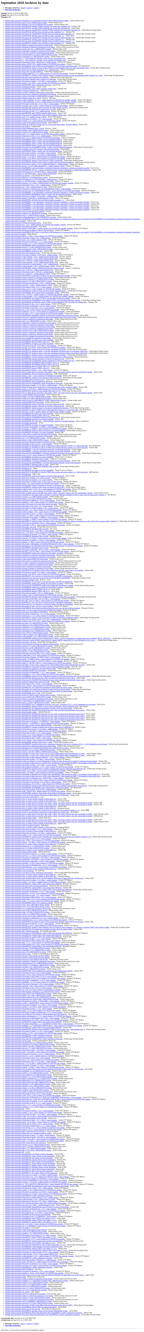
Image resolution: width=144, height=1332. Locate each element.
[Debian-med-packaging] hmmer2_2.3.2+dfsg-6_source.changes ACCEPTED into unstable (36, 1007)
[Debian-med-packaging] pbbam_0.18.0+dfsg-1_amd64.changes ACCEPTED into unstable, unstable (39, 228)
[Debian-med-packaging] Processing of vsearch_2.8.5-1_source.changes (29, 1124)
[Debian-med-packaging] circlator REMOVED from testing (25, 395)
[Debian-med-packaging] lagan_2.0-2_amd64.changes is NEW (26, 240)
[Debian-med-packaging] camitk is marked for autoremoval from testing (29, 1092)
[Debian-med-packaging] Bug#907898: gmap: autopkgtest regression (28, 85)
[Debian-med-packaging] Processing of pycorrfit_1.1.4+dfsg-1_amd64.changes (31, 1175)
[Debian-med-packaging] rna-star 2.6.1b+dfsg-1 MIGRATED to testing (29, 916)
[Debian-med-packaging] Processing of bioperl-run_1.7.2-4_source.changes (30, 614)
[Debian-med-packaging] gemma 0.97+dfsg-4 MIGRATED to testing (28, 398)
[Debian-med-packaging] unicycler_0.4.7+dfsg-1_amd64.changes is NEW (30, 1205)
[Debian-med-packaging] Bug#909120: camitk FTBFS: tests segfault (28, 736)
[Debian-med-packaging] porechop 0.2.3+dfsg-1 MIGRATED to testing (29, 249)
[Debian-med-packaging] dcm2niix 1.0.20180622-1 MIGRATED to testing (30, 965)
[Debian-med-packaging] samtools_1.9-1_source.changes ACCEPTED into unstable (33, 491)
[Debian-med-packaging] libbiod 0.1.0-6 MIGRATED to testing (26, 177)
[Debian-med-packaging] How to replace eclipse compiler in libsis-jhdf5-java (31, 799)
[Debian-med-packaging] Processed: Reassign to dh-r (23, 253)
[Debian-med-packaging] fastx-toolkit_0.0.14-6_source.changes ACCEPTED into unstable (35, 978)
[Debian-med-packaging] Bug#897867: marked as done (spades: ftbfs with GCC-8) (33, 391)
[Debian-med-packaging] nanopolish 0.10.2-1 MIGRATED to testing (28, 631)
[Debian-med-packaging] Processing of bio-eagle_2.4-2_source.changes (29, 506)
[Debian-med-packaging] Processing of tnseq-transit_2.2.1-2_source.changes (31, 1235)
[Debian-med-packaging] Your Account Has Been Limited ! (25, 211)
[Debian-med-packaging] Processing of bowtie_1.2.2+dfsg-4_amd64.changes (31, 155)
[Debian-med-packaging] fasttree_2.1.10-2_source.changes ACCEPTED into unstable (34, 1033)
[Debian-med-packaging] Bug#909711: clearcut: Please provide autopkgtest (30, 1163)
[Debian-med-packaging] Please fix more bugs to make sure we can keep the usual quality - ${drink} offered (41, 124)
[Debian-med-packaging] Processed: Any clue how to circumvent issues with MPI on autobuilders (38, 578)
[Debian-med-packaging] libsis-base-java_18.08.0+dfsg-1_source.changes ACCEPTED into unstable (39, 780)
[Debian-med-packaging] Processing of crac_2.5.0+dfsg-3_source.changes (30, 531)
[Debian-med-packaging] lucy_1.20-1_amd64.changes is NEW (26, 187)
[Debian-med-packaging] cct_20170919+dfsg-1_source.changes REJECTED (31, 174)
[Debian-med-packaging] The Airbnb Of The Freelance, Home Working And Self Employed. (36, 1014)
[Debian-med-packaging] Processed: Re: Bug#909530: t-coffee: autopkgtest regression (34, 1039)
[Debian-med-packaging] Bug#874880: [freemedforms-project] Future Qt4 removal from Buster (37, 1186)
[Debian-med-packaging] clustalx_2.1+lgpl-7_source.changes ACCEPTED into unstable (35, 1067)
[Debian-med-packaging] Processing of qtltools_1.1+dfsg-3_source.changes (30, 540)
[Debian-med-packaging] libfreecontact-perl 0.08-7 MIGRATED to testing (30, 1082)
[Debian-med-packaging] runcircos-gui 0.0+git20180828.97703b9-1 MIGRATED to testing (36, 400)
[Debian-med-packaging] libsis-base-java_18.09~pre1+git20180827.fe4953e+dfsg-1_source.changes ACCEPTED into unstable (48, 1099)
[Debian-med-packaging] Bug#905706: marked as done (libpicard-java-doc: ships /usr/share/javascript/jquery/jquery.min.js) (46, 786)
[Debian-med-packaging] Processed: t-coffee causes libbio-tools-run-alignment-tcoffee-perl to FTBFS (39, 1305)
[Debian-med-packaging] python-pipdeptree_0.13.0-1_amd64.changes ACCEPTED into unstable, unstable (41, 100)
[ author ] (36, 8)
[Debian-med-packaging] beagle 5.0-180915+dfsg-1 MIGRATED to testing (30, 695)
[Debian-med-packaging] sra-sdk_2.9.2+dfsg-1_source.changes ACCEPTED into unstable (35, 347)
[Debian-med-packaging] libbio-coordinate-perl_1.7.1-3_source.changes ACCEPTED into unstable (38, 1016)
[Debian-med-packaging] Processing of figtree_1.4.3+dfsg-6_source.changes (31, 153)
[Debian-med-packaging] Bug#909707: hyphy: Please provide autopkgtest (30, 1156)
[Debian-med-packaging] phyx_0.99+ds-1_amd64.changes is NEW (27, 274)
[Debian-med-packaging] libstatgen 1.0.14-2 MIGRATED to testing (28, 1084)
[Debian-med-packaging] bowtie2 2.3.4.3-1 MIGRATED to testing (27, 1145)
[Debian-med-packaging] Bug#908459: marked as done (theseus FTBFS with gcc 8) (33, 378)
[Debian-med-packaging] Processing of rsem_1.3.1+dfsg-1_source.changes (30, 1135)
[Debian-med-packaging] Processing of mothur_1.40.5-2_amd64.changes (29, 593)
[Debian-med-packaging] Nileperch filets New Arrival (23, 98)
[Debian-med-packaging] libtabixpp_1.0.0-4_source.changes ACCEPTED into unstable (34, 502)
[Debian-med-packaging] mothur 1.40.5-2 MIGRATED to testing (27, 650)
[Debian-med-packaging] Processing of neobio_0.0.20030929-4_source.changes (32, 1179)
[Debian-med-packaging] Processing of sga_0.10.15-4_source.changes (28, 988)
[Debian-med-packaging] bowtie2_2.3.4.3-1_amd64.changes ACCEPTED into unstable (34, 1056)
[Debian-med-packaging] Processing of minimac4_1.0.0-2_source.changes (30, 1271)
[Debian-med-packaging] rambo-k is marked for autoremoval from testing (29, 325)
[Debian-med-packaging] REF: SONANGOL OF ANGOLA (25, 1131)
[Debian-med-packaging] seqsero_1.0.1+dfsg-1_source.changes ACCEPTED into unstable (35, 83)
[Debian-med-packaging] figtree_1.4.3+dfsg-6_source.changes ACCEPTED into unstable (35, 158)
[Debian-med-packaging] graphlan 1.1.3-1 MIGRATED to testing (27, 1233)
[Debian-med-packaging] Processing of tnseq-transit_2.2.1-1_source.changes (31, 1126)
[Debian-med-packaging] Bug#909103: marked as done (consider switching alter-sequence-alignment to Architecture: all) (45, 769)
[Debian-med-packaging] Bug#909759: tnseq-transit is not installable (28, 1214)
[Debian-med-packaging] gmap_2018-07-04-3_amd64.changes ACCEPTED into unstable (35, 64)
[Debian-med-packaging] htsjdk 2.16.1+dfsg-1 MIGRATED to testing (28, 995)
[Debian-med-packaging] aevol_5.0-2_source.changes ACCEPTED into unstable (32, 1059)
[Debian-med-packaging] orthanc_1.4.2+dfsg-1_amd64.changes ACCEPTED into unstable (35, 882)
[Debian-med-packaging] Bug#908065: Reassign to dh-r (24, 251)
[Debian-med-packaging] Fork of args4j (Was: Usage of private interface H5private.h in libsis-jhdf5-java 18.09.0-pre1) (44, 878)
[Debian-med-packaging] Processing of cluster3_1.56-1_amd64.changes (29, 1188)
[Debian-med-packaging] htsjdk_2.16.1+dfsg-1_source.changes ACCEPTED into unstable (35, 770)
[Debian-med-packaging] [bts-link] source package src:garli (25, 379)
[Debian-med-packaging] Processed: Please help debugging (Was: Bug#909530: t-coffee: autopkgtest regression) (42, 1315)
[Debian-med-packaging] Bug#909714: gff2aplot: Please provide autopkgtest (31, 1167)
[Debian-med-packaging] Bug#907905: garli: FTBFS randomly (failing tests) (31, 89)
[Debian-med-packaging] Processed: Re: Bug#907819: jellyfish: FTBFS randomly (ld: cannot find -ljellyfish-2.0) (43, 30)
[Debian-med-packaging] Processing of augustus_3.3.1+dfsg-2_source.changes (31, 534)
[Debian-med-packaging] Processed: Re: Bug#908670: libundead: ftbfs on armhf (32, 466)
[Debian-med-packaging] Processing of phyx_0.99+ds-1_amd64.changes (29, 272)
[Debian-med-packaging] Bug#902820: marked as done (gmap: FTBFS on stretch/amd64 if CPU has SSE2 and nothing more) (47, 68)
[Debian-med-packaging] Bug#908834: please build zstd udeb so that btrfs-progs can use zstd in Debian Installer (42, 608)
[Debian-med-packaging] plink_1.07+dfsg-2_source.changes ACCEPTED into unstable (34, 772)
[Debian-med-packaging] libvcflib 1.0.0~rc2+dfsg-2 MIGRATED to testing (30, 750)
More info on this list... (13, 10)
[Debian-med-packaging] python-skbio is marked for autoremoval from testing (31, 434)
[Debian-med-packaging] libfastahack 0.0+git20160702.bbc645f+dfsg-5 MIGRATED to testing (37, 748)
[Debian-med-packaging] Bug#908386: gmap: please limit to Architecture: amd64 (32, 293)
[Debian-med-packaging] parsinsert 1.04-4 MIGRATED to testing (27, 1090)
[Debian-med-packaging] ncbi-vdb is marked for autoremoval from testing (30, 53)
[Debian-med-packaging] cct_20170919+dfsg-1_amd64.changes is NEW (29, 181)
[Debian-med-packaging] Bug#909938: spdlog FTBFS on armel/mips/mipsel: (31, 1307)
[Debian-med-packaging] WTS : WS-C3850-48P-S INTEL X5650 (27, 905)
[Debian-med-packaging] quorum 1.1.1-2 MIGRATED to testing (27, 497)
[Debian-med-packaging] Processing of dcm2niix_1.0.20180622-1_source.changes (33, 721)
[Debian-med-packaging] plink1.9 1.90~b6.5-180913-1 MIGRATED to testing (31, 752)
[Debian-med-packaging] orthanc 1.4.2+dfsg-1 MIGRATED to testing (28, 1088)
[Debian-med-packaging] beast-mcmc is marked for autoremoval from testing (31, 94)
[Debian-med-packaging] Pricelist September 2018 (22, 580)
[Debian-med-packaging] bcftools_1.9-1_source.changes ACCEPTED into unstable (33, 121)
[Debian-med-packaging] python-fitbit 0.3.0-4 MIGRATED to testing (28, 701)
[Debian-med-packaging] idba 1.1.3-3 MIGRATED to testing (25, 1148)
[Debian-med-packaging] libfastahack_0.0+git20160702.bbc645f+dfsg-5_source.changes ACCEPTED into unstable (44, 546)
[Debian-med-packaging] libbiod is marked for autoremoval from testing (29, 45)
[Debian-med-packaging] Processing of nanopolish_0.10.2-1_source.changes (31, 523)
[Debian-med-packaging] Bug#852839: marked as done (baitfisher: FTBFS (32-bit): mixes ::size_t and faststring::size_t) (45, 1029)
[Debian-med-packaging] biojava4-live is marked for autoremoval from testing (31, 561)
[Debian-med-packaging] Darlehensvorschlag (20, 87)
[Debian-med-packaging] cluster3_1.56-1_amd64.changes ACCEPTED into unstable (33, 1190)
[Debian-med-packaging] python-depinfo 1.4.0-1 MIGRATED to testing (29, 636)
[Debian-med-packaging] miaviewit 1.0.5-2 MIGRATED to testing (27, 629)
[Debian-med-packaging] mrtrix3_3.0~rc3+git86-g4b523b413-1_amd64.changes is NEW (35, 166)
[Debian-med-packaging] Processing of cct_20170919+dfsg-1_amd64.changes (31, 179)
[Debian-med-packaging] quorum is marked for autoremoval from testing (29, 328)
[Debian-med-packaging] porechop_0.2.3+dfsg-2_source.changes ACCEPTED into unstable (36, 1194)
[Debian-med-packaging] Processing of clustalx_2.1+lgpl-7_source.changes (30, 1065)
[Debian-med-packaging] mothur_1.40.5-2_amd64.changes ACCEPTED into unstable (34, 595)
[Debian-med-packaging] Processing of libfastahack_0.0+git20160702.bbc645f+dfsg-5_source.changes (39, 544)
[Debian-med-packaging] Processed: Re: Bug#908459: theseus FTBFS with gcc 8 (32, 417)
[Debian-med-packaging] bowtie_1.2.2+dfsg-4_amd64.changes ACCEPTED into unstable (35, 157)
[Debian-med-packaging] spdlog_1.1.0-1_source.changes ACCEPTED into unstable (33, 835)
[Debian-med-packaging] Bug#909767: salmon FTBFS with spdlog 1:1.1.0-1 (31, 1222)
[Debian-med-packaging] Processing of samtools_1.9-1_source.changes (29, 480)
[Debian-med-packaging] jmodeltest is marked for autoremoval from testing (30, 555)
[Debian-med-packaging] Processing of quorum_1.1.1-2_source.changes (29, 242)
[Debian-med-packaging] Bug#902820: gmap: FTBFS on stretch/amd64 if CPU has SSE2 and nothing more (41, 66)
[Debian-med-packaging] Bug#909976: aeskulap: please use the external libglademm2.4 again (36, 1311)
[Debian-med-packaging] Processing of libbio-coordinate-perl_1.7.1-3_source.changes (34, 1012)
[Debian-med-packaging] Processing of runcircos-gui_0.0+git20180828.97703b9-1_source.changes (38, 189)
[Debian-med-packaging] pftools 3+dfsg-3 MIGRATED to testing (27, 440)
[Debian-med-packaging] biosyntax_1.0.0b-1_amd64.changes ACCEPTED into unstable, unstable (38, 412)
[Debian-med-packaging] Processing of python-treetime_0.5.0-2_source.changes (32, 1252)
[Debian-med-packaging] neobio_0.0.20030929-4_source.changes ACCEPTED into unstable (36, 1180)
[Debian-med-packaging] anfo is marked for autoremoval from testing (28, 566)
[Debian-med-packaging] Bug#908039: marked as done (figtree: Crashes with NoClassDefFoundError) (39, 162)
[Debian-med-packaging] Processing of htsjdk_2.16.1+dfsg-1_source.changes (31, 765)
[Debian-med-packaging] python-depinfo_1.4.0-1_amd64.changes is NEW (30, 266)
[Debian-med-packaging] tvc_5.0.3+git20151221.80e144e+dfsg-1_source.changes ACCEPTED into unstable (42, 1184)
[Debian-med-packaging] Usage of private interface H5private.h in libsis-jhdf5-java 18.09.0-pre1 (37, 795)
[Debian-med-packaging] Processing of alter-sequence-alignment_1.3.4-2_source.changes (35, 757)
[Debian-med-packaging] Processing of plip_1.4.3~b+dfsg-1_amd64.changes (31, 1061)
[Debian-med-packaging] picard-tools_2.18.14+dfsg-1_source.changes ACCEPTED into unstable (38, 784)
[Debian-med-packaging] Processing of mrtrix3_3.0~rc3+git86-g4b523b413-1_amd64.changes (37, 164)
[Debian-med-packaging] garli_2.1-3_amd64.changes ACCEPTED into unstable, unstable (35, 134)
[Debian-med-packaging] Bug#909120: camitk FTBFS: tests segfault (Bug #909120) (33, 884)
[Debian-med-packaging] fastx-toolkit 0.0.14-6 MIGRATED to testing (28, 1075)
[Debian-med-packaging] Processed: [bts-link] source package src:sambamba (31, 79)
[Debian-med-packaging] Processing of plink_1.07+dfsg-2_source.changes (30, 759)
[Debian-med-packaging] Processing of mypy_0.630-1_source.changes (29, 684)
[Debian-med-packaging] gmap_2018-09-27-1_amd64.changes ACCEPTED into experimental (37, 1262)
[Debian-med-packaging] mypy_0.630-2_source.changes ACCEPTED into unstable (33, 740)
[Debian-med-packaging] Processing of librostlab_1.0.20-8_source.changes (30, 861)
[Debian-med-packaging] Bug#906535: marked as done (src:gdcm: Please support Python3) (36, 291)
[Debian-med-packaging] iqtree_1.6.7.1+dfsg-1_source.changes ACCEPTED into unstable (35, 1122)
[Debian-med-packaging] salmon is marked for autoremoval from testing (29, 334)
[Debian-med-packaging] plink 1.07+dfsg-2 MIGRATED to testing (27, 912)
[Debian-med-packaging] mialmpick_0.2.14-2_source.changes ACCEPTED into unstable (35, 311)
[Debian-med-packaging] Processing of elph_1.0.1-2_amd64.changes (28, 136)
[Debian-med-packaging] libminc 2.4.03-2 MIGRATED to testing (27, 130)
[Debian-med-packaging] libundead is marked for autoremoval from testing (30, 47)
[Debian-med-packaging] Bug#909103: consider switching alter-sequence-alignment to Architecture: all (39, 727)
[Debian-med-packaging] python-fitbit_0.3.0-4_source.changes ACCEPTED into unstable (35, 655)
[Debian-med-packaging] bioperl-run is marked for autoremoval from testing (30, 557)
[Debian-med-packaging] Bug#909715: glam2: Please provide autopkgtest (30, 1169)
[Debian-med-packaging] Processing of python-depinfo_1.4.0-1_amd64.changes (32, 264)
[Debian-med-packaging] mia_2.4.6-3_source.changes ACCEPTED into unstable (32, 310)
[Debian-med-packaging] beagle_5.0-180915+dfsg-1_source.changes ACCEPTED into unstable (37, 659)
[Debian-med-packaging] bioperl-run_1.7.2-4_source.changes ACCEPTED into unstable (35, 616)
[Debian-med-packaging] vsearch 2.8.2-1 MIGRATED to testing (26, 132)
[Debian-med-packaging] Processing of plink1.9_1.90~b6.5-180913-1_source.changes (34, 661)
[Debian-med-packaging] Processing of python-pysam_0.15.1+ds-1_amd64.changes (33, 619)
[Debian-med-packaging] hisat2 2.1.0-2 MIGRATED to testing (26, 1284)
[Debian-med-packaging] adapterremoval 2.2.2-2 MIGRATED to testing (29, 963)
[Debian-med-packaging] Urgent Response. (19, 871)
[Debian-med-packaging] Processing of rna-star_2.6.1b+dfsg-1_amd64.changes (31, 729)
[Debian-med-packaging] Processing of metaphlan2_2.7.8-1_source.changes (30, 672)
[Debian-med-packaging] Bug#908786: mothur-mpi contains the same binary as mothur (34, 553)
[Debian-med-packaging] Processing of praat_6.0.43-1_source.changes (29, 444)
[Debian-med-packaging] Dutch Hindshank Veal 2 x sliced (24, 128)
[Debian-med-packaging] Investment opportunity (21, 226)
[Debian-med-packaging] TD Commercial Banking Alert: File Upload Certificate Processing (36, 1203)
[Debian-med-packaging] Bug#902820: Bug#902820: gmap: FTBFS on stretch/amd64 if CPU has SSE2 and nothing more (46, 302)
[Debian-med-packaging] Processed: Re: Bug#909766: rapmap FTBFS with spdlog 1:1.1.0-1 (36, 1250)
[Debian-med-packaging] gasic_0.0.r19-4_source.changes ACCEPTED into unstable (33, 610)
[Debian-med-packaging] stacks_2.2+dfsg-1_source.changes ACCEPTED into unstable (34, 515)
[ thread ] (23, 8)
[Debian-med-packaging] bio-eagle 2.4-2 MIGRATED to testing (26, 623)
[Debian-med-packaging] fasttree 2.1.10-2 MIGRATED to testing (27, 1073)
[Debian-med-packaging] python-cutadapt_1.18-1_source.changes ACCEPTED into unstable (36, 512)
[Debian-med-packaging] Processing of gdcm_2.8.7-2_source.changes (28, 287)
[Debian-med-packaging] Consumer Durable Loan (22, 90)
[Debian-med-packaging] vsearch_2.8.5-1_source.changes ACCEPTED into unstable (33, 1129)
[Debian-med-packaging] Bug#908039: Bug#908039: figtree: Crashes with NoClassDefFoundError (38, 194)
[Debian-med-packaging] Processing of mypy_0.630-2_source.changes (29, 738)
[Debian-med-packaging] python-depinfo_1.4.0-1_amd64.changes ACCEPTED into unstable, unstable (39, 296)
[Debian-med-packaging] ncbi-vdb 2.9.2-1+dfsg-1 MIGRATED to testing (30, 330)
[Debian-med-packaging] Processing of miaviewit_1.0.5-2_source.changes (30, 308)
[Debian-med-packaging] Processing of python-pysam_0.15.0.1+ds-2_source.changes (34, 481)
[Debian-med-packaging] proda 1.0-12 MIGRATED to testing (26, 914)
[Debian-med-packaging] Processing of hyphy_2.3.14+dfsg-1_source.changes (31, 1114)
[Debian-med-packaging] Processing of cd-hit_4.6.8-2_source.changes (28, 1094)
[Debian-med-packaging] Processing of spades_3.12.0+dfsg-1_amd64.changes (31, 385)
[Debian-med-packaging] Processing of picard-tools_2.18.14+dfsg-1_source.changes (33, 782)
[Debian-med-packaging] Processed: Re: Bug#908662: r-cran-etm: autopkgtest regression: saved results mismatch (43, 453)
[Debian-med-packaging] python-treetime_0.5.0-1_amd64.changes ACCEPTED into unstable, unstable (39, 1256)
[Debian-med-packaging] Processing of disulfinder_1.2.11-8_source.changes (30, 980)
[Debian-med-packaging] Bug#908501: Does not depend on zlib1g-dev (29, 374)
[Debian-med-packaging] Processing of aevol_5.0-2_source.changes (28, 1058)
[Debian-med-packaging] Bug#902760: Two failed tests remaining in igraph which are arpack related (39, 687)
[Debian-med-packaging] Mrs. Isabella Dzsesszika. (22, 931)
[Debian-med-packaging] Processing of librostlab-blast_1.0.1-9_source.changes (31, 865)
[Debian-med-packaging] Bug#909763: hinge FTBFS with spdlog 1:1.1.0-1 (30, 1218)
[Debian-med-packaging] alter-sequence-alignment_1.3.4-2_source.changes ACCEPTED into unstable (39, 767)
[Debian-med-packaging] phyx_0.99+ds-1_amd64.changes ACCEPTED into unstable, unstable (37, 294)
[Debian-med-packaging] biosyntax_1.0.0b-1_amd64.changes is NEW (28, 285)
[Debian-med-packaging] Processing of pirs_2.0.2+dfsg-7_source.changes (30, 1213)
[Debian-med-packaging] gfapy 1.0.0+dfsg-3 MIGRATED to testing (28, 1146)
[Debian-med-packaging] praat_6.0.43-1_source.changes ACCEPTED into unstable (33, 455)
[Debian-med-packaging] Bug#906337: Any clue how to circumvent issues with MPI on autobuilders (39, 576)
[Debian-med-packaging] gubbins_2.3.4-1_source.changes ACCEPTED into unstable (34, 1112)
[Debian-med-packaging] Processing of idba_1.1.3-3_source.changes (28, 939)
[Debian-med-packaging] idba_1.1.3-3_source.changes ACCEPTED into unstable (32, 942)
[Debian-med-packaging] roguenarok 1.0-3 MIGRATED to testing (27, 56)
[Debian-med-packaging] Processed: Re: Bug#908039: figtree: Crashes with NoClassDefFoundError (39, 147)
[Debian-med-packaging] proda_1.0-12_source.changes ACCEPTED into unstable (33, 735)
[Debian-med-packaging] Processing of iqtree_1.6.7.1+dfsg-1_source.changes (31, 1120)
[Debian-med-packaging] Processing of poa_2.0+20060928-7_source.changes (31, 1216)
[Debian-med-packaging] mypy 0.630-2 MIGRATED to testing (26, 910)
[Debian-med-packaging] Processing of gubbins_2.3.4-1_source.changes (29, 1111)
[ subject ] (29, 8)
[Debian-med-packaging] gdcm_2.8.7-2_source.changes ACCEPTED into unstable (33, 289)
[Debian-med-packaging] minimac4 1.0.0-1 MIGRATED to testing (27, 1086)
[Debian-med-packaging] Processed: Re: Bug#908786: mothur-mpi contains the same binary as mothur (39, 585)
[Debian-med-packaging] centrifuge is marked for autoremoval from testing (30, 327)
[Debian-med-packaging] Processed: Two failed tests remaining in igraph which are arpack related (38, 689)
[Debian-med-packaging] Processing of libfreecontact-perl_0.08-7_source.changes (32, 1018)
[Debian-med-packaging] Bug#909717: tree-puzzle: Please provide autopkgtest (31, 1173)
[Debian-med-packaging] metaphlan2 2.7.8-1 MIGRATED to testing (28, 950)
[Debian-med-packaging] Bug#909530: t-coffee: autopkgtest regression (29, 1035)
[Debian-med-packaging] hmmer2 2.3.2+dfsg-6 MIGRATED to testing (29, 1077)
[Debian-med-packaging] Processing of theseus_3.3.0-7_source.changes (29, 370)
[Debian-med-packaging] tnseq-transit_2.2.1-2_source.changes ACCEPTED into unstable (35, 1239)
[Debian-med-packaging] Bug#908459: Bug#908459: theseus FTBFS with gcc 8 (32, 362)
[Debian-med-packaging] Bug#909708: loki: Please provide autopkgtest (29, 1158)
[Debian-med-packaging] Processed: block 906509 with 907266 (26, 959)
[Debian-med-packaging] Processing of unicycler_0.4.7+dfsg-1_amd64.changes (32, 1201)
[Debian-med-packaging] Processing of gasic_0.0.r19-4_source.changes (29, 606)
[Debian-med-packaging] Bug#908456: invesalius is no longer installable (29, 340)
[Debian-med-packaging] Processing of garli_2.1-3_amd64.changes (27, 111)
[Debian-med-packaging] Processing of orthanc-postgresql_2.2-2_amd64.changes (32, 70)
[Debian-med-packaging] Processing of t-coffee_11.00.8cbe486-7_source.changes (32, 1001)
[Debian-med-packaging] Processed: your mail (20, 527)
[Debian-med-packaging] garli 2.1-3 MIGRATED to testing (25, 215)
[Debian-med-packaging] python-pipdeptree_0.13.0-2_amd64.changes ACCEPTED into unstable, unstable (41, 102)
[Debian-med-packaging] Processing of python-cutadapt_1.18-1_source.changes (32, 508)
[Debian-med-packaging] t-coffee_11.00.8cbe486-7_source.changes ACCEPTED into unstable (37, 1003)
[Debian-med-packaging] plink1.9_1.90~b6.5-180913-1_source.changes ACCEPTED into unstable (38, 663)
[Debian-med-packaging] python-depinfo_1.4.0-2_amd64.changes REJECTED (31, 259)
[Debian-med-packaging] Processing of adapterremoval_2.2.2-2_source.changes (32, 918)
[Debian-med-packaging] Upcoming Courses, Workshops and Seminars (29, 872)
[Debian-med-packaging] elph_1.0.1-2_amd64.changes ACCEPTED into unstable (32, 138)
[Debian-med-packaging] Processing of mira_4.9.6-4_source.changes (28, 838)
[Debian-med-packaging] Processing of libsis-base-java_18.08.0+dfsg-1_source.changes (34, 778)
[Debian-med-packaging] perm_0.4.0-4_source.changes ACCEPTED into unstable (33, 974)
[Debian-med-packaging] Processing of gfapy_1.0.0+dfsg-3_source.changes (30, 1050)
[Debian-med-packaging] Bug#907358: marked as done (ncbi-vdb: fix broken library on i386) (36, 107)
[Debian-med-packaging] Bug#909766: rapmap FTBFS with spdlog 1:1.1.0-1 (31, 1220)
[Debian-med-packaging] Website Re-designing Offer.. (23, 223)
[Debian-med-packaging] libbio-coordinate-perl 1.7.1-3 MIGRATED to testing (31, 1078)
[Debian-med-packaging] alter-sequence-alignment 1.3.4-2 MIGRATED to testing (32, 991)
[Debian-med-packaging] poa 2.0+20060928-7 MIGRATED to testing (28, 1301)
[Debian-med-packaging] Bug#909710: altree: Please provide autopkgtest (29, 1162)
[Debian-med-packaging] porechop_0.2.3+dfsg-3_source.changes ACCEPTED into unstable (36, 1265)
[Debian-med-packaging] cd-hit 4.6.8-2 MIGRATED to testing (26, 1231)
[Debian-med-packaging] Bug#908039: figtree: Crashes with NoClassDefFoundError (33, 140)
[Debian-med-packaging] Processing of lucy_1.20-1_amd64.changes (28, 185)
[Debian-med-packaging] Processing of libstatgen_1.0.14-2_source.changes (30, 891)
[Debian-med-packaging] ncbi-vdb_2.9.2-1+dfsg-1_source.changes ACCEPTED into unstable (36, 106)
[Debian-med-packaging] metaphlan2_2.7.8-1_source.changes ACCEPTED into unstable (35, 674)
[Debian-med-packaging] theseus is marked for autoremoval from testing (29, 699)
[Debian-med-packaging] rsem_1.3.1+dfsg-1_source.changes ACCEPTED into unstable (34, 1141)
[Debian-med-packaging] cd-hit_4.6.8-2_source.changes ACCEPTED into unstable (33, 1095)
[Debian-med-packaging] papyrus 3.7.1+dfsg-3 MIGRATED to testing (28, 1048)
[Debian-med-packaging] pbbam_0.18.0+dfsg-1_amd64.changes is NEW (29, 198)
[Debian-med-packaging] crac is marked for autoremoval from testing (28, 338)
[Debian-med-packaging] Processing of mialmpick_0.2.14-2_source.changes (30, 306)
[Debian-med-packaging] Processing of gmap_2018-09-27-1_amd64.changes (31, 1260)
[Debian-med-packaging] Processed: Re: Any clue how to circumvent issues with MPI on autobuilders (39, 604)
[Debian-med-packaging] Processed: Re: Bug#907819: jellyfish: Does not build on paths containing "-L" (40, 34)
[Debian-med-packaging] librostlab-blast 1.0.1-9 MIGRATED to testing (29, 1042)
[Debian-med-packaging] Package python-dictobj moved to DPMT (27, 956)
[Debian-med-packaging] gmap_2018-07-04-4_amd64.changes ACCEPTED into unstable (35, 791)
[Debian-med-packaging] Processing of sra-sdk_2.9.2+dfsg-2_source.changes (31, 572)
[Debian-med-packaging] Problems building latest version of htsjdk (27, 682)
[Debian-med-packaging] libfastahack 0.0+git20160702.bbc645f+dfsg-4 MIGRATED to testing (37, 21)
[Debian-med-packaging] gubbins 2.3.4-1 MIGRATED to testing (27, 1282)
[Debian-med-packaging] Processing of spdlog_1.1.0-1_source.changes (29, 829)
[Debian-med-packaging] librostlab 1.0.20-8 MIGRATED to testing (27, 948)
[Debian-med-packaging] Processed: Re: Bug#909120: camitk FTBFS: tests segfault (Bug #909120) (38, 889)
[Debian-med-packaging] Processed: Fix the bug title (22, 1309)
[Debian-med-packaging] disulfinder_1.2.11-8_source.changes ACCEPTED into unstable (35, 982)
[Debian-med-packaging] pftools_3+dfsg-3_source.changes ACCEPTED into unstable (34, 236)
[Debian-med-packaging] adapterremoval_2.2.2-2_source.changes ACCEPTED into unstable (36, 920)
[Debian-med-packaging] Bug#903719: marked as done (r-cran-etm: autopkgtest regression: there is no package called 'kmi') (46, 351)
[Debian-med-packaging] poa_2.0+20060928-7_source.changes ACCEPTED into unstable (35, 1226)
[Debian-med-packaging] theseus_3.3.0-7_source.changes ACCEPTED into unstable (33, 376)
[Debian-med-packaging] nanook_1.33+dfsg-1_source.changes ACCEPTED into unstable (35, 842)
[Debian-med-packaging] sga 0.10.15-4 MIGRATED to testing (26, 1290)
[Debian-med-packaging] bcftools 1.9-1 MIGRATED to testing (26, 213)
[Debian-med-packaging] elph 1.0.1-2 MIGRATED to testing (25, 321)
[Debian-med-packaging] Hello (15, 1277)
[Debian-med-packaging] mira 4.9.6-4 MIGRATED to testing (25, 952)
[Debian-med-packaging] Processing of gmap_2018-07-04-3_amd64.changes (31, 62)
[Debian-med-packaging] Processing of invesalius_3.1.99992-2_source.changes (31, 517)
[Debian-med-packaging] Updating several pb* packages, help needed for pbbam (32, 149)
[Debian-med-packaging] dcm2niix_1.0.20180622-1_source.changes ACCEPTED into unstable (37, 723)
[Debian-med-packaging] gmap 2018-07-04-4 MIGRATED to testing (28, 993)
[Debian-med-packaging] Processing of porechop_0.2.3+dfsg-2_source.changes (32, 1192)
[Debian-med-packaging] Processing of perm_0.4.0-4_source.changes (28, 973)
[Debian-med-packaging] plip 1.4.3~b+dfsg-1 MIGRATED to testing (28, 1150)
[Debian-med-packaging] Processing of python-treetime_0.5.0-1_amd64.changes (32, 1197)
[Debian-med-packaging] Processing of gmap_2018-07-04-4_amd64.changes (31, 789)
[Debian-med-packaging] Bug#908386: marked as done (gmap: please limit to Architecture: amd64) (38, 793)
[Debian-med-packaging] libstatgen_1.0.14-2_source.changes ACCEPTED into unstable (34, 893)
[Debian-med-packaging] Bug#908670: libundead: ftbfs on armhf (27, 459)
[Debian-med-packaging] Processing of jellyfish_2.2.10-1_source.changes (30, 923)
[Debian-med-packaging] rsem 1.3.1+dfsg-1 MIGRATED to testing (27, 1288)
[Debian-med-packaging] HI (14, 1109)
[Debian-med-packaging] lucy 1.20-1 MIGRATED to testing (25, 438)
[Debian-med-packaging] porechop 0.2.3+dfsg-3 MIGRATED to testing (29, 1303)
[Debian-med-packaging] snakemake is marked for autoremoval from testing (30, 323)
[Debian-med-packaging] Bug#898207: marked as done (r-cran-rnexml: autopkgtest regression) (37, 408)
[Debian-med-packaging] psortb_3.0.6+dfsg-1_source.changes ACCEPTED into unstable (35, 1139)
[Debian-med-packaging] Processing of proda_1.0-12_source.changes (28, 733)
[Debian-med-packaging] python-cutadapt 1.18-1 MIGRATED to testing (29, 634)
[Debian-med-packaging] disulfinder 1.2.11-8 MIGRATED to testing (28, 1071)
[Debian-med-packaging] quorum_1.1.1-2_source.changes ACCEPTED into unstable (33, 243)
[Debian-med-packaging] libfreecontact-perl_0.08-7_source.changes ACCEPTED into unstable (37, 1020)
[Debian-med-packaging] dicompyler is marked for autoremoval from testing (30, 746)
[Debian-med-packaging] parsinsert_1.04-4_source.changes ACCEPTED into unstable (34, 986)
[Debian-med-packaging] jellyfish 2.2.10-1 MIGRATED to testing (27, 967)
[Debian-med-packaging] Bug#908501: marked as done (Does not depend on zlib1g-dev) (35, 487)
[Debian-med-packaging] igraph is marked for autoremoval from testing (29, 277)
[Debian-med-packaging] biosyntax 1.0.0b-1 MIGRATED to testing (28, 648)
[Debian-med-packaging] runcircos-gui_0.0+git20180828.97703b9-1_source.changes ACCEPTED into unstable (42, 191)
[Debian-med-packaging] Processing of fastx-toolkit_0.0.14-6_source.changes (31, 976)
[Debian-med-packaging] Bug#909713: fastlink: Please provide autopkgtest (30, 1165)
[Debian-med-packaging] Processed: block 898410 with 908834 (26, 612)
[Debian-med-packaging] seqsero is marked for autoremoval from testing (29, 319)
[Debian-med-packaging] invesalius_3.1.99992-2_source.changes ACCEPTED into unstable (36, 519)
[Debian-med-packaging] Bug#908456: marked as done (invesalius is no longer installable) (35, 430)
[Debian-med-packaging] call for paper (18, 954)
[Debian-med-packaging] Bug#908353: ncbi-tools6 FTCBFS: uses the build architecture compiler (37, 276)
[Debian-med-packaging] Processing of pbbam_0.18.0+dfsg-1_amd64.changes (31, 196)
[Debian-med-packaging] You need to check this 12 (22, 797)
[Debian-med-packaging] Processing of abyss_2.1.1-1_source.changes (28, 1103)
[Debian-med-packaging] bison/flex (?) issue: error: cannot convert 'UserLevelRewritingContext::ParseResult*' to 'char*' (45, 665)
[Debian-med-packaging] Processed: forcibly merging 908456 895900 (28, 725)
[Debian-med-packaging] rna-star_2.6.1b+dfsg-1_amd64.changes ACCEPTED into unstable (36, 731)
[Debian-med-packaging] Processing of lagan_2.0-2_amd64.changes (28, 238)
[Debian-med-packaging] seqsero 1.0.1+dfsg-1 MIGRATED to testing (28, 281)
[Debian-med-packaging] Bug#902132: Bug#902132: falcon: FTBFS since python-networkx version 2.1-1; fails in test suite (46, 446)
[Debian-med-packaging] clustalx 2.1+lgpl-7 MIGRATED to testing (28, 1298)
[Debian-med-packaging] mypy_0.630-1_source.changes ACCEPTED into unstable (33, 685)
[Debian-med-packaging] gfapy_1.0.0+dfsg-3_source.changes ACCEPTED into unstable (35, 1052)
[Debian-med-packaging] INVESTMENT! (19, 1269)
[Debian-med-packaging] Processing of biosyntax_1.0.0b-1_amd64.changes (30, 283)
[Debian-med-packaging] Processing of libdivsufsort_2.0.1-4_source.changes (31, 897)
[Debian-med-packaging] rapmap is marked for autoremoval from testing (29, 332)
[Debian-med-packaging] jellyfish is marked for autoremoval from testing (29, 336)
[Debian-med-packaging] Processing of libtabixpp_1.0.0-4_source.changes (30, 500)
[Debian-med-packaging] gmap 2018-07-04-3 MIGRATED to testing (28, 697)
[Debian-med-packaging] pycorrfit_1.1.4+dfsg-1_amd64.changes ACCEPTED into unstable (36, 1182)
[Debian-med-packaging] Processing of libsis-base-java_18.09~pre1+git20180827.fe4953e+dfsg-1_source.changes (43, 1097)
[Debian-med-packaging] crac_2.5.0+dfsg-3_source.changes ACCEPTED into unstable (34, 532)
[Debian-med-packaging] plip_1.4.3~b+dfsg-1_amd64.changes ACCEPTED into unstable (35, 1063)
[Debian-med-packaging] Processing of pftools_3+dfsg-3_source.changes (29, 230)
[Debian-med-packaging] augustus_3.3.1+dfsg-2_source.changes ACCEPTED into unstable (36, 538)
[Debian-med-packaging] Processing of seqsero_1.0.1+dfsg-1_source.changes (31, 81)
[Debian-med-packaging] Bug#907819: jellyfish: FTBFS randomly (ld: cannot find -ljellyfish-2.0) (37, 26)
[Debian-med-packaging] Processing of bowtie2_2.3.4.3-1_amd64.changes (30, 1054)
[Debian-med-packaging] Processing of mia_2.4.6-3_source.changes (28, 304)
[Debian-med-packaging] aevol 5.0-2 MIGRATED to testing (25, 1294)
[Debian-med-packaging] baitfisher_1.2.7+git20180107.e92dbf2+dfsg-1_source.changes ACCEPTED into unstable (43, 1025)
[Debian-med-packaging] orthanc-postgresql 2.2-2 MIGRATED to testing (29, 279)
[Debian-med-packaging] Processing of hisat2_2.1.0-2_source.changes (28, 1008)
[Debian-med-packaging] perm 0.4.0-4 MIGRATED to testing (26, 1286)
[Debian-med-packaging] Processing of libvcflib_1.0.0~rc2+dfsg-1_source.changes (33, 549)
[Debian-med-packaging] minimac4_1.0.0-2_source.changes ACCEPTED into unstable (34, 1273)
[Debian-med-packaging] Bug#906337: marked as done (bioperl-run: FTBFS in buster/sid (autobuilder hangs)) (42, 617)
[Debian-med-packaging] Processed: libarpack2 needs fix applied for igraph (30, 442)
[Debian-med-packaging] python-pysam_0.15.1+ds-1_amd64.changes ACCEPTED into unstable (37, 621)
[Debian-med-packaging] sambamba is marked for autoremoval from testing (30, 51)
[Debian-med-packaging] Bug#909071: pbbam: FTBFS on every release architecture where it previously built (41, 706)
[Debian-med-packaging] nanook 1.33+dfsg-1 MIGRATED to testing (28, 1046)
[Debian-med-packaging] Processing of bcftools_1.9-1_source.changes (28, 119)
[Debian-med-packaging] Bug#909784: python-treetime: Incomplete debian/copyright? (34, 1247)
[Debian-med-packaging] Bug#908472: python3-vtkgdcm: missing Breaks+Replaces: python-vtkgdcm (39, 357)
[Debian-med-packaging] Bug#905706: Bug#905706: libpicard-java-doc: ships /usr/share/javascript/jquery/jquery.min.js (45, 710)
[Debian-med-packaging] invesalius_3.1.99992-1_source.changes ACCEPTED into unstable (36, 429)
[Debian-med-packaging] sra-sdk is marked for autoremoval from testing (29, 565)
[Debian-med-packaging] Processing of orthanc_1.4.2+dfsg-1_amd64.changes (31, 880)
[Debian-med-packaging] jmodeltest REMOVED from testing (26, 670)
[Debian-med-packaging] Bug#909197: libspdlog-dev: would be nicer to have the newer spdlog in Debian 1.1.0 (42, 810)
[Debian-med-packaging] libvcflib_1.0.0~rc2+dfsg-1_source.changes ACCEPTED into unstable (37, 551)
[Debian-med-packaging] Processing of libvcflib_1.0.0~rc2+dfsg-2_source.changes (33, 599)
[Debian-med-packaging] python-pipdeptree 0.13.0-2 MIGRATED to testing (30, 217)
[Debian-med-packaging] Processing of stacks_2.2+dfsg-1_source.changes (30, 514)
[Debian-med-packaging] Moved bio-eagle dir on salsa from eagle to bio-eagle (31, 504)
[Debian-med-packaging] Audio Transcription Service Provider (26, 123)
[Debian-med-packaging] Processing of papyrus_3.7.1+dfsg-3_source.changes (31, 854)
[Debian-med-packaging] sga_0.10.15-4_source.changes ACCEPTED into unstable (33, 990)
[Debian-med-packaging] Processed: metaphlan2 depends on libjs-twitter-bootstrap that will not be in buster (41, 317)
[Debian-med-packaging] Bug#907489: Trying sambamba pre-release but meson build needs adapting (39, 971)
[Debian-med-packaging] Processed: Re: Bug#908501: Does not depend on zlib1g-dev (34, 383)
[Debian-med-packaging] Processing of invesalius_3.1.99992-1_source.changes (31, 427)
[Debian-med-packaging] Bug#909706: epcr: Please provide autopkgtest (29, 1154)
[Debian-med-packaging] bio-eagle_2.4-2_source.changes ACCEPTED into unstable (33, 510)
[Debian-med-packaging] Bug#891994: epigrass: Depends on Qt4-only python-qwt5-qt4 (34, 268)
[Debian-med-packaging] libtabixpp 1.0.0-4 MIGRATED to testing (27, 625)
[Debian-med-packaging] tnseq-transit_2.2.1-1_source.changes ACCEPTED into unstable (35, 1128)
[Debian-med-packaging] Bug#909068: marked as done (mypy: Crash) (29, 742)
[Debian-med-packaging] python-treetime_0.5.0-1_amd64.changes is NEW (30, 1199)
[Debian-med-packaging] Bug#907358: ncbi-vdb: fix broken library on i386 (30, 109)
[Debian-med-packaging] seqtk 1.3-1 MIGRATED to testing (25, 969)
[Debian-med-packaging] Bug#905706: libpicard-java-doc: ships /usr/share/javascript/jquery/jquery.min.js (40, 678)
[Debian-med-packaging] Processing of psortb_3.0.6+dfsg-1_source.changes (30, 1137)
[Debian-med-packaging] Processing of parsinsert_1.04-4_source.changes (29, 984)
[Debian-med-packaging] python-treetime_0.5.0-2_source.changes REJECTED (31, 1254)
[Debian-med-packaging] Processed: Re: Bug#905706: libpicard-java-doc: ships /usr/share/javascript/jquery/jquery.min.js (45, 680)
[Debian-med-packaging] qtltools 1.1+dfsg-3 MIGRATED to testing (28, 651)
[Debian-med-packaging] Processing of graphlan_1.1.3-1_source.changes (29, 1101)
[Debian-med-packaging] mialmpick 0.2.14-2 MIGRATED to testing (28, 627)
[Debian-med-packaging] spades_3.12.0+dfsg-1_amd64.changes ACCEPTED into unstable (36, 389)
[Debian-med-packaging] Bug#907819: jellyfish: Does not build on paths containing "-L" (35, 32)
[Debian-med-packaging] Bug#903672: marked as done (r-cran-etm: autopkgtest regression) (36, 349)
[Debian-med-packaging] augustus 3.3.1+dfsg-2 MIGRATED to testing (29, 646)
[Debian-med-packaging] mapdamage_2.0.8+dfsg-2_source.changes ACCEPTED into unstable (37, 859)
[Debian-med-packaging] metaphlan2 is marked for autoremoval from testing (30, 668)
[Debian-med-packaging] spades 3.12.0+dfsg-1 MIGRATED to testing (28, 498)
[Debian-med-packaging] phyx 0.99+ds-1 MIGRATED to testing (27, 633)
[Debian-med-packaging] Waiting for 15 (18, 468)
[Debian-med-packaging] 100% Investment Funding (22, 825)
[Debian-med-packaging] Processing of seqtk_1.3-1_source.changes (28, 895)
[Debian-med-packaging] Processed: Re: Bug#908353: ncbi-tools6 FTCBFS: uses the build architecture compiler (43, 300)
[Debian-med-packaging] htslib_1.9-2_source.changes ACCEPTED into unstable (32, 483)
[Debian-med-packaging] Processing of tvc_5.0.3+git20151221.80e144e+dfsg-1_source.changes (37, 1177)
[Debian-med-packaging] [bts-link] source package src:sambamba (27, 77)
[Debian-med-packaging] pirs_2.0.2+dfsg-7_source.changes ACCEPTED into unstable (34, 1224)
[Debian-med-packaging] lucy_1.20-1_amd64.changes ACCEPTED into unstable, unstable (35, 225)
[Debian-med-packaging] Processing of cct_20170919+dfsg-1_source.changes (31, 172)
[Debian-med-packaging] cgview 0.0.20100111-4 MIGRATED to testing (29, 96)
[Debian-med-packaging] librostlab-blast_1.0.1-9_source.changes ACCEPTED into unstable (36, 867)
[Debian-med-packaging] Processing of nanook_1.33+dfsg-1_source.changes (31, 833)
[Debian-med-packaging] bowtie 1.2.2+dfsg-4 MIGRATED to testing (28, 247)
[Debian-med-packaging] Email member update (21, 712)
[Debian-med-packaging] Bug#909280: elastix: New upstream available (29, 903)
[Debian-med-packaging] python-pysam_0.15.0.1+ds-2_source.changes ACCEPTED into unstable (38, 489)
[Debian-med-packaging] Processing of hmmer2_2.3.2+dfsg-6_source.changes (31, 1005)
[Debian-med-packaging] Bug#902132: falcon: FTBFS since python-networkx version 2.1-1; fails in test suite (41, 410)
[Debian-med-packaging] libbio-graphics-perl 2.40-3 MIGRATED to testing (30, 997)
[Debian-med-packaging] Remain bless (18, 474)
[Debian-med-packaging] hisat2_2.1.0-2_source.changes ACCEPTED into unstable (33, 1010)
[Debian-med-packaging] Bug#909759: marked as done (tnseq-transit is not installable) (34, 1241)
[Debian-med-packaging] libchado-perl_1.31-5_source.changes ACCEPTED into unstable (35, 1211)
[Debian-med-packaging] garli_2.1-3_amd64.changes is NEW (26, 117)
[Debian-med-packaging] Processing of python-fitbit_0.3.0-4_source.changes (31, 653)
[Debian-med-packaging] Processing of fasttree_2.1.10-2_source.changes (29, 1031)
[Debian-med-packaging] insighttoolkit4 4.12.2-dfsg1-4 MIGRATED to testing (31, 55)
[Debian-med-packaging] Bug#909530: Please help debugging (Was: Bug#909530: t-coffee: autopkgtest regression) (44, 1313)
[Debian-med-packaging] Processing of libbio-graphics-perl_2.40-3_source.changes (33, 940)
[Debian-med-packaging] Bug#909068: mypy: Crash (23, 693)
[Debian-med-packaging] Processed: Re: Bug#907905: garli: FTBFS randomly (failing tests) (36, 115)
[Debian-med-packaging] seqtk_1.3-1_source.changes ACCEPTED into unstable (32, 901)
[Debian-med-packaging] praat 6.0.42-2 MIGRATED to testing (26, 22)
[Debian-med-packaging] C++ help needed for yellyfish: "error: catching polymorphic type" (36, 58)
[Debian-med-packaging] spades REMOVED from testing (24, 402)
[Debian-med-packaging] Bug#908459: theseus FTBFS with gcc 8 (27, 342)
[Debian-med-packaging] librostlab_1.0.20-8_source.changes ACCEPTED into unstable (34, 863)
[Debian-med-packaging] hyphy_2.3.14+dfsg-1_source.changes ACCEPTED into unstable (35, 1116)
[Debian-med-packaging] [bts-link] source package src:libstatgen (26, 886)
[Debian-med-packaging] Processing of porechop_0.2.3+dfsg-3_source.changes (32, 1264)
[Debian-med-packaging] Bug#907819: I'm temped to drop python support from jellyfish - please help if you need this (44, 570)
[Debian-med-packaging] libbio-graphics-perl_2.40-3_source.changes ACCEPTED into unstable (37, 944)
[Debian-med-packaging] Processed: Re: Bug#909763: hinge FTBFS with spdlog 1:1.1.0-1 (35, 1245)
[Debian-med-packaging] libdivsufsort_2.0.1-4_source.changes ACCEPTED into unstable (35, 899)
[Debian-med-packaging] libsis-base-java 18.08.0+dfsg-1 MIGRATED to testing (32, 999)
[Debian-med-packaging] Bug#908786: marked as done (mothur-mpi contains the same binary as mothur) (40, 597)
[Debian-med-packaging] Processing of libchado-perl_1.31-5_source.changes (31, 1209)
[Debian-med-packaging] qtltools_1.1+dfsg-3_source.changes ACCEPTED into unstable (35, 542)
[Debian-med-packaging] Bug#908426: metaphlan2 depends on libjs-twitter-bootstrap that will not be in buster (42, 315)
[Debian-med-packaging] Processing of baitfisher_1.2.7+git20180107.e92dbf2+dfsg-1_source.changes (39, 1024)
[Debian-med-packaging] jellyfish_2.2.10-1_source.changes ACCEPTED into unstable (34, 925)
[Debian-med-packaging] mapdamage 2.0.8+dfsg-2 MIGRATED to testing (30, 1044)
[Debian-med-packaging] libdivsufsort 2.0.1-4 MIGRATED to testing (28, 1080)
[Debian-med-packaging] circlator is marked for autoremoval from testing (29, 92)
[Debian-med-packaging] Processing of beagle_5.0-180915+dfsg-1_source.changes (33, 657)
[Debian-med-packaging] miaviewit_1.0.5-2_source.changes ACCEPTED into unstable (34, 313)
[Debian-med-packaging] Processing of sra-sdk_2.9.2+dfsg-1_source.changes (31, 345)
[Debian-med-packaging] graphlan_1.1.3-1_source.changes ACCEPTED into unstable (34, 1107)
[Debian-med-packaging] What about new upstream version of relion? (28, 1133)
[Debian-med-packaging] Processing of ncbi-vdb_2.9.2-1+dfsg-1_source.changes (32, 104)
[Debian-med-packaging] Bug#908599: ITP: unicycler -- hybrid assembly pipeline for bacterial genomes (40, 421)
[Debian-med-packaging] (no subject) (17, 126)
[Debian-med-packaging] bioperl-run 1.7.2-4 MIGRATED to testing (28, 846)
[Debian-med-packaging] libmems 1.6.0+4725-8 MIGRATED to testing (29, 24)
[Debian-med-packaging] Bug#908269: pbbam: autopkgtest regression (28, 245)
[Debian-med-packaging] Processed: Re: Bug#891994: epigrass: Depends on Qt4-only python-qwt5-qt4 (40, 361)
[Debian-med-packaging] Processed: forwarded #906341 (24, 72)
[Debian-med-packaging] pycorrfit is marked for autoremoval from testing (29, 563)
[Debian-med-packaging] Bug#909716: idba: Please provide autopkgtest (29, 1171)
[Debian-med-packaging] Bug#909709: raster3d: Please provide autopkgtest (30, 1160)
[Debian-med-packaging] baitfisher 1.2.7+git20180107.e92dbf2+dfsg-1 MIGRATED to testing (37, 1281)
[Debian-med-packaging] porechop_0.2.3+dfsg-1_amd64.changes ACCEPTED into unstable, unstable (39, 183)
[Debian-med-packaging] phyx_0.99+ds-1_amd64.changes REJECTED (29, 260)
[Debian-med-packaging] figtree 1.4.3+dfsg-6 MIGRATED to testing (28, 396)
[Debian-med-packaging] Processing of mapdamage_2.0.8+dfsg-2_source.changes (32, 857)
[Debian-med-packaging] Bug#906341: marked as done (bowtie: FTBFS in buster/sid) (34, 160)
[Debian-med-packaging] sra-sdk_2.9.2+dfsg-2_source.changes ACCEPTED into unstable (35, 574)
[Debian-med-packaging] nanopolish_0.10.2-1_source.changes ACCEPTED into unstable (35, 525)
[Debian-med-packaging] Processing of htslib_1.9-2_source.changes (28, 478)
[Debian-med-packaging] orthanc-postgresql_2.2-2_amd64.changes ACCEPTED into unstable (36, 73)
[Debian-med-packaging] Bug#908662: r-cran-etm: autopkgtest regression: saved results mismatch (38, 449)
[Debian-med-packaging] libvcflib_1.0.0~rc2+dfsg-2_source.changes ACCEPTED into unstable (37, 600)
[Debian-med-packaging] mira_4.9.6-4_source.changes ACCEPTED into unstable (32, 840)
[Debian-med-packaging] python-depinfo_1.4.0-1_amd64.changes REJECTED (31, 257)
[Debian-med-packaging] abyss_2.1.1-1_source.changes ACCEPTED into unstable (33, 1105)
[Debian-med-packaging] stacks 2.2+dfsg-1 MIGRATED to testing (27, 702)
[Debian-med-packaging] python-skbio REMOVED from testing (27, 559)
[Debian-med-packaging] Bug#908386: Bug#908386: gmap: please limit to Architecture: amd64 (37, 787)
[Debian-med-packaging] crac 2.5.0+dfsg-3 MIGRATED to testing (27, 848)
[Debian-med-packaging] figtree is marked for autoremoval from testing (29, 436)
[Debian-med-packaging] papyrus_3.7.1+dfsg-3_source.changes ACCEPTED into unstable (35, 855)
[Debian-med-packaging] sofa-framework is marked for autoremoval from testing (32, 644)
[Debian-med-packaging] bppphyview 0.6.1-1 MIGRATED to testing (28, 49)
